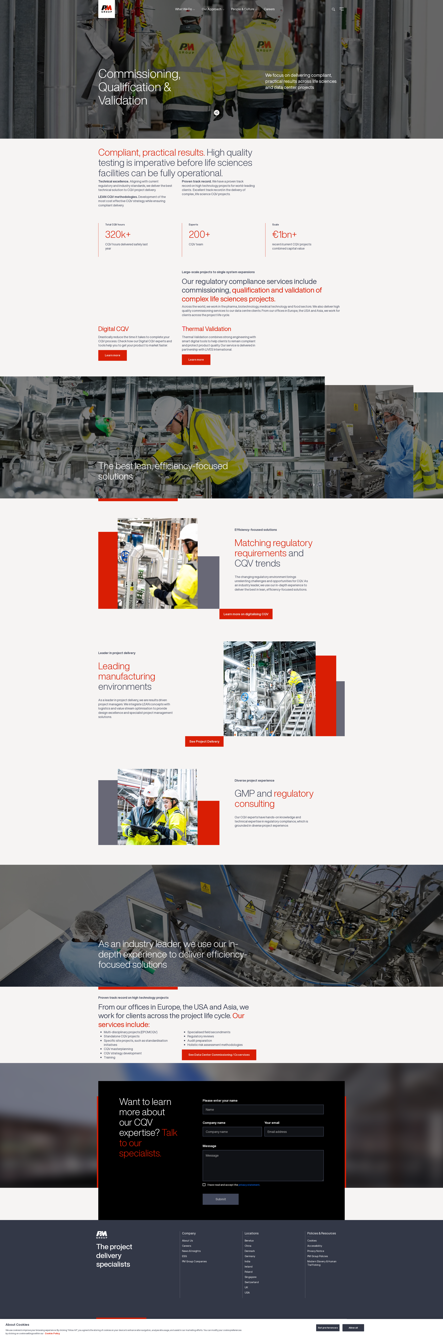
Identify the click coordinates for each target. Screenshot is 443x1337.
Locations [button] (252, 1233)
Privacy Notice (315, 1251)
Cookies (312, 1240)
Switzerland (252, 1282)
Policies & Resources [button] (321, 1233)
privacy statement (249, 1185)
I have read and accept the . (233, 1185)
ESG (184, 1256)
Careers (269, 9)
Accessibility (314, 1246)
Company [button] (189, 1233)
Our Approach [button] (212, 9)
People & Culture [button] (243, 9)
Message (209, 1146)
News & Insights (191, 1251)
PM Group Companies (194, 1261)
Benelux (249, 1240)
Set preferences (328, 1327)
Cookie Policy (52, 1333)
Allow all (353, 1327)
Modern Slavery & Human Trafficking (322, 1263)
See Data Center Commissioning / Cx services (219, 1055)
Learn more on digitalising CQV (246, 614)
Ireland (249, 1266)
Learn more (112, 355)
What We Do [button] (184, 9)
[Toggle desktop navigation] (341, 9)
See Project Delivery (204, 741)
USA (247, 1292)
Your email (271, 1122)
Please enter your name (220, 1100)
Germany (250, 1256)
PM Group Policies (317, 1256)
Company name (214, 1122)
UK (246, 1287)
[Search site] (333, 9)
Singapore (251, 1277)
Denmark (250, 1251)
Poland (248, 1272)
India (247, 1261)
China (248, 1246)
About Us (187, 1240)
